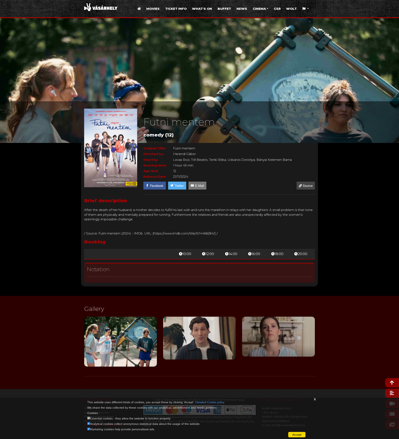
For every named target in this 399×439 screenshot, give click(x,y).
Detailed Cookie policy (209, 402)
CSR (277, 9)
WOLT (291, 9)
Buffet (224, 9)
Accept (296, 434)
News (241, 9)
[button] (306, 8)
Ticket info (176, 9)
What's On (202, 9)
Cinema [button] (259, 9)
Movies (153, 9)
